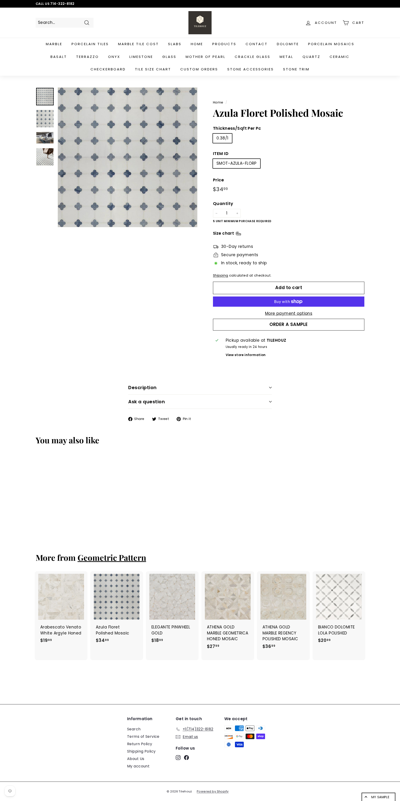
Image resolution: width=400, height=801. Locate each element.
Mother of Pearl (205, 56)
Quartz (311, 56)
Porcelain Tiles (90, 43)
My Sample (380, 797)
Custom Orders (199, 69)
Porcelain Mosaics (331, 43)
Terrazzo (87, 56)
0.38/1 (222, 138)
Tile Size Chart (153, 69)
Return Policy (139, 744)
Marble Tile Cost (138, 43)
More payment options (288, 313)
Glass (169, 56)
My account (138, 766)
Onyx (114, 56)
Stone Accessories (250, 69)
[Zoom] (127, 157)
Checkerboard (108, 69)
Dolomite (288, 43)
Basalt (58, 56)
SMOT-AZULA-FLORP (236, 163)
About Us (135, 758)
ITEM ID (220, 153)
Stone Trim (296, 69)
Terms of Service (143, 736)
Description (142, 387)
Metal (286, 56)
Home (197, 43)
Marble (54, 43)
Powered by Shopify (213, 791)
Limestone (141, 56)
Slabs (174, 43)
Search (134, 729)
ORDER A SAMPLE (288, 324)
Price (218, 180)
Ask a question (146, 401)
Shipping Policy (141, 751)
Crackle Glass (252, 56)
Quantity (223, 203)
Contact (257, 43)
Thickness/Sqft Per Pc (237, 128)
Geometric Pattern (112, 557)
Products (224, 43)
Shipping (220, 275)
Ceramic (340, 56)
